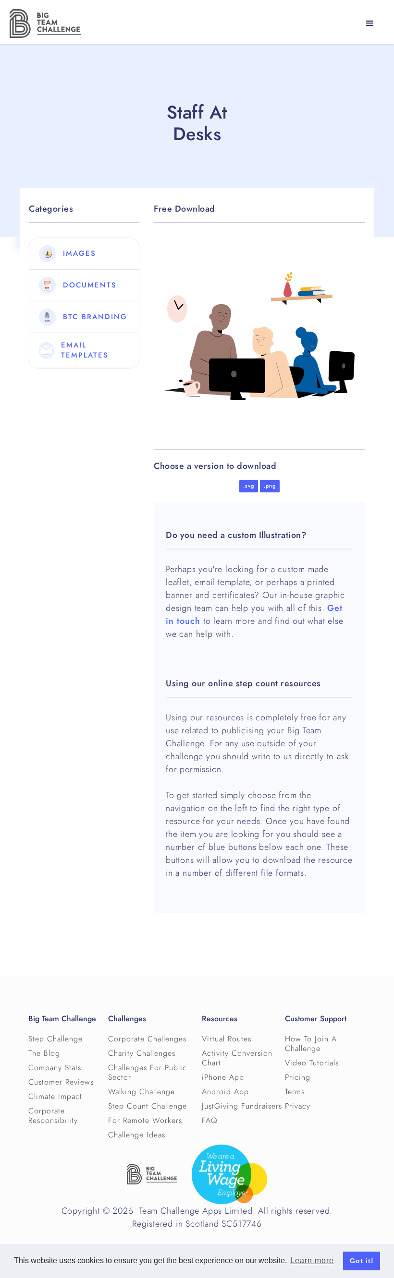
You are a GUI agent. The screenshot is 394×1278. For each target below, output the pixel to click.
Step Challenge (55, 1039)
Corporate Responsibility (53, 1115)
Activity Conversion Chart (237, 1058)
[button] (370, 23)
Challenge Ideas (136, 1135)
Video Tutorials (312, 1063)
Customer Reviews (61, 1082)
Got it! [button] (362, 1261)
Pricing (297, 1077)
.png (270, 486)
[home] (45, 23)
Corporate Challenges (147, 1039)
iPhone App (223, 1077)
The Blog (44, 1053)
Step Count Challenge (147, 1106)
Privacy (297, 1106)
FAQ (210, 1120)
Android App (225, 1092)
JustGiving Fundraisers (242, 1106)
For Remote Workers (145, 1120)
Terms (295, 1092)
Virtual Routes (226, 1039)
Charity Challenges (141, 1053)
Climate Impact (55, 1096)
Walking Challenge (141, 1092)
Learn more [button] (312, 1260)
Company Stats (54, 1068)
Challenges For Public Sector (147, 1072)
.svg (248, 486)
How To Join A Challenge (311, 1043)
